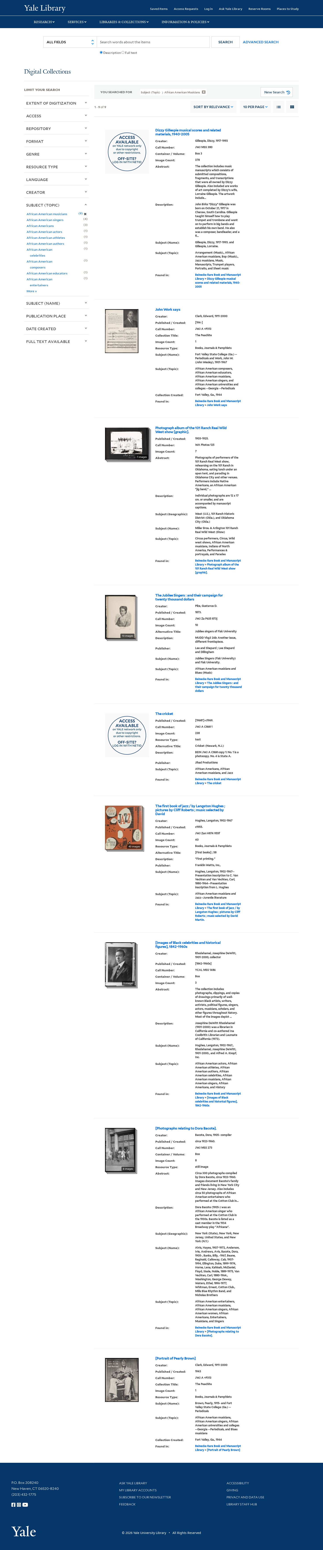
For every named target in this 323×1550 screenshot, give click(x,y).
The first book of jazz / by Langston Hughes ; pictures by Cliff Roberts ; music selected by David (190, 810)
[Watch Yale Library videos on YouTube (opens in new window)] (25, 1505)
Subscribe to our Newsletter (145, 1497)
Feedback (127, 1504)
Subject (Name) (43, 303)
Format (35, 141)
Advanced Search (261, 42)
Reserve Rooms (260, 9)
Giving (232, 1490)
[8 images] (120, 1149)
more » (32, 291)
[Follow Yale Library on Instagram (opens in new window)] (19, 1505)
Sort (212, 107)
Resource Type (42, 166)
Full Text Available (48, 341)
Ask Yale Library (230, 9)
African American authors (45, 243)
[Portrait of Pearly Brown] (175, 1358)
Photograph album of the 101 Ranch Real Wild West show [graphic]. (191, 430)
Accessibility (238, 1483)
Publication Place (46, 316)
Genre (33, 154)
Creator (35, 192)
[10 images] (120, 616)
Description (112, 52)
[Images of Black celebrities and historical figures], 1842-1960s (188, 945)
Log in (208, 9)
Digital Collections (47, 72)
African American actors (44, 232)
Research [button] (43, 22)
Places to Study (288, 9)
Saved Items (159, 9)
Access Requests (186, 9)
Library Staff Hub (242, 1504)
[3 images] (120, 964)
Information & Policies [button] (184, 22)
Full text (131, 52)
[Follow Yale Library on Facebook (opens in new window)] (13, 1505)
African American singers (45, 220)
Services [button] (76, 22)
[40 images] (123, 827)
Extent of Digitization (51, 103)
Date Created (41, 328)
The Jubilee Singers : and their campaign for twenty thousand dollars (189, 597)
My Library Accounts (138, 1490)
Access (33, 115)
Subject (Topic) (43, 205)
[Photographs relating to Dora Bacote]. (185, 1128)
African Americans (40, 226)
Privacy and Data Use (245, 1497)
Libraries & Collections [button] (123, 22)
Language (37, 179)
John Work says (167, 310)
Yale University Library (44, 8)
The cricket (164, 714)
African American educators (47, 273)
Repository (38, 128)
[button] (225, 42)
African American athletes (46, 238)
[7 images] (127, 443)
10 (253, 107)
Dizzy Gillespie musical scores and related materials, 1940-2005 (188, 132)
